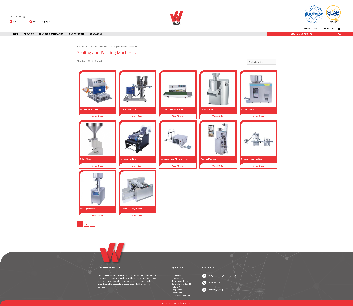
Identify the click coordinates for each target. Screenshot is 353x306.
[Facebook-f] (12, 16)
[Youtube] (20, 16)
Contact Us (96, 34)
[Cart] (338, 29)
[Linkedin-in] (16, 16)
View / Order (97, 116)
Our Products (76, 34)
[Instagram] (24, 16)
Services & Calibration (51, 34)
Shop (87, 46)
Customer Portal (301, 33)
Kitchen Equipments (100, 46)
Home (15, 34)
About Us (29, 34)
